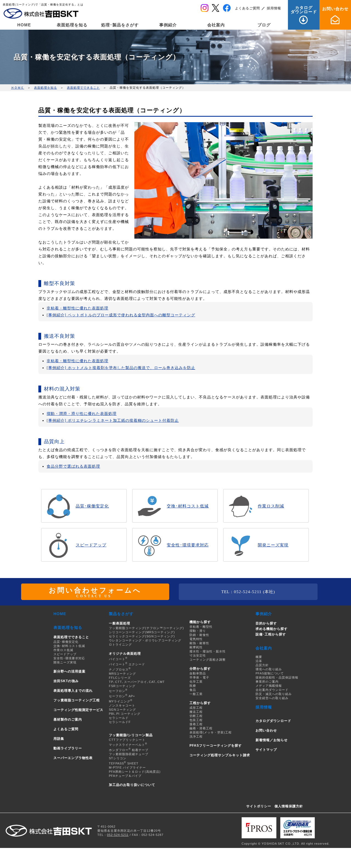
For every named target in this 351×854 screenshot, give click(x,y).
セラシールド (119, 717)
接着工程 (196, 724)
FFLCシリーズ (120, 677)
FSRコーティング (122, 686)
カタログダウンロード (304, 9)
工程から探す (200, 703)
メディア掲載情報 (269, 685)
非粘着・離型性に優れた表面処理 (77, 308)
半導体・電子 (199, 677)
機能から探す (200, 622)
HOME (24, 25)
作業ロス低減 (63, 650)
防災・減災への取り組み (274, 694)
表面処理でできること (83, 87)
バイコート (118, 659)
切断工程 (196, 716)
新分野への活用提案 (69, 671)
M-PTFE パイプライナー (127, 767)
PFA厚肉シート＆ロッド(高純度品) (135, 771)
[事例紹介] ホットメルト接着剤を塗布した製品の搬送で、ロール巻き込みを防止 (121, 368)
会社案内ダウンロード (272, 689)
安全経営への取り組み (272, 698)
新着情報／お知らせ (272, 740)
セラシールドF (120, 722)
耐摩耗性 (196, 647)
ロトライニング (120, 644)
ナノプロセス (120, 669)
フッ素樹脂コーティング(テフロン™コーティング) (146, 628)
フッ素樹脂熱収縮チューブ (128, 754)
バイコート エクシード (127, 664)
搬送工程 (196, 711)
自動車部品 (197, 673)
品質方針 (262, 665)
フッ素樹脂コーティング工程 (76, 700)
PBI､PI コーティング (124, 713)
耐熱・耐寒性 (199, 643)
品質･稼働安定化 (65, 641)
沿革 (259, 661)
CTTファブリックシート (127, 739)
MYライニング (120, 701)
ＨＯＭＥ (17, 87)
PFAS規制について (270, 673)
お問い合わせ (335, 9)
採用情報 (274, 8)
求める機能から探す (272, 629)
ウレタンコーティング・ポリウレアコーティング (145, 640)
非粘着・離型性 (201, 626)
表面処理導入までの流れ (73, 691)
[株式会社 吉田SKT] (41, 13)
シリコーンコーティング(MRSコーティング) (142, 632)
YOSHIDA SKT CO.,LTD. (281, 843)
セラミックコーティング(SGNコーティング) (142, 636)
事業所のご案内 (267, 681)
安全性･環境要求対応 (69, 658)
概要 (259, 656)
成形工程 (196, 707)
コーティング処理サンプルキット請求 (219, 755)
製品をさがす (121, 614)
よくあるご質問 (247, 8)
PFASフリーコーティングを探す (215, 745)
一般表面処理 (119, 623)
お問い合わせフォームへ (95, 592)
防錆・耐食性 (199, 635)
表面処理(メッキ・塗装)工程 (210, 732)
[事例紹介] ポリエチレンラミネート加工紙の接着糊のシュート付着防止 (113, 420)
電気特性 (196, 639)
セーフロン (118, 691)
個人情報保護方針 (288, 806)
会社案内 (216, 25)
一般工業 (196, 694)
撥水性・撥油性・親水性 (207, 651)
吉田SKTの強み (66, 681)
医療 (192, 685)
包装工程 (196, 720)
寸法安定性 (197, 655)
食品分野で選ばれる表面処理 (73, 466)
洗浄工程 (196, 736)
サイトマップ (266, 750)
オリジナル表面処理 (125, 653)
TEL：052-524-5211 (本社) (248, 592)
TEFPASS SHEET (123, 763)
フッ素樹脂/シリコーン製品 (131, 735)
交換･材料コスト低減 (69, 646)
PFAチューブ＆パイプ (125, 775)
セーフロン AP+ (122, 696)
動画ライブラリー (67, 748)
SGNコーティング (122, 709)
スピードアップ (65, 654)
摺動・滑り (197, 630)
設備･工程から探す (271, 634)
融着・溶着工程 (201, 728)
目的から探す (266, 623)
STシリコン (117, 758)
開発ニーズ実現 (65, 662)
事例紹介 (168, 25)
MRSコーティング (122, 673)
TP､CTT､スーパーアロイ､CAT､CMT (137, 681)
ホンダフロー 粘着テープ (128, 750)
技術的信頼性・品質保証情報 (277, 677)
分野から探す (200, 669)
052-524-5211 (118, 834)
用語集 (58, 739)
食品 (192, 689)
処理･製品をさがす (120, 25)
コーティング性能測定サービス (78, 710)
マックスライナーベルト (128, 744)
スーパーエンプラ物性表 (73, 758)
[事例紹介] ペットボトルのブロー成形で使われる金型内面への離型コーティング (121, 315)
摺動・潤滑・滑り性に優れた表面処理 (82, 414)
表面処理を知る (72, 25)
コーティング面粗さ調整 (207, 659)
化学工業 (196, 681)
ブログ (264, 25)
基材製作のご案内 (67, 719)
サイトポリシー (258, 806)
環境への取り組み (269, 669)
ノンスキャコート (122, 705)
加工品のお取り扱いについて (132, 785)
